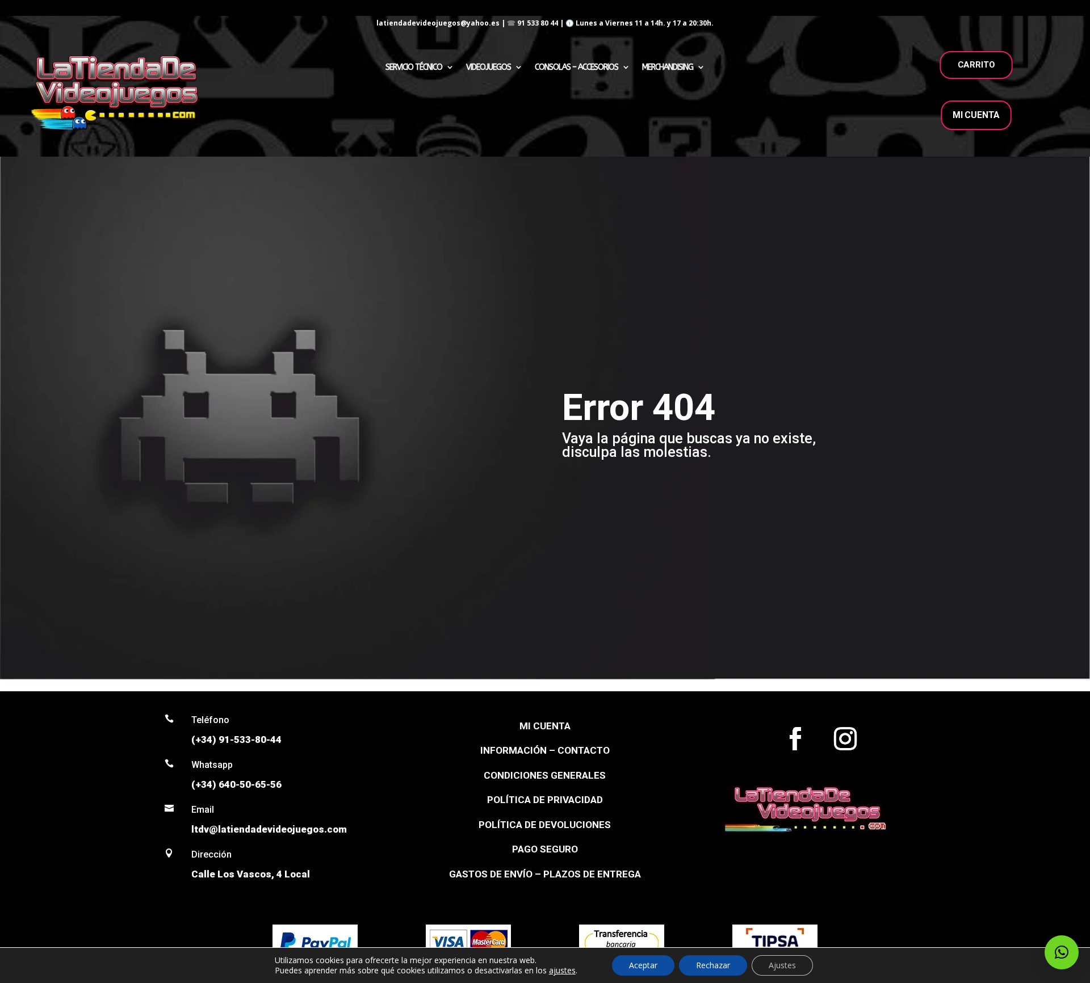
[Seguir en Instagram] (845, 739)
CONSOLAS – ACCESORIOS (576, 67)
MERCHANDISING (667, 67)
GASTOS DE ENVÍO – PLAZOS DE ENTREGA (545, 874)
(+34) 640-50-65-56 (236, 784)
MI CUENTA (976, 115)
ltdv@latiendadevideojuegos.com (269, 829)
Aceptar (643, 965)
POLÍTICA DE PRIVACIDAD (545, 799)
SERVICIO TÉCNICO (413, 67)
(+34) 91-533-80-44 (236, 739)
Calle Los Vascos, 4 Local (250, 874)
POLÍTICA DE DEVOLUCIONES (545, 824)
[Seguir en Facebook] (795, 739)
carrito (976, 65)
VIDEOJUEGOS (488, 67)
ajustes (562, 970)
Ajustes (782, 965)
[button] (1062, 952)
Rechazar (713, 965)
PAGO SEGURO (545, 849)
